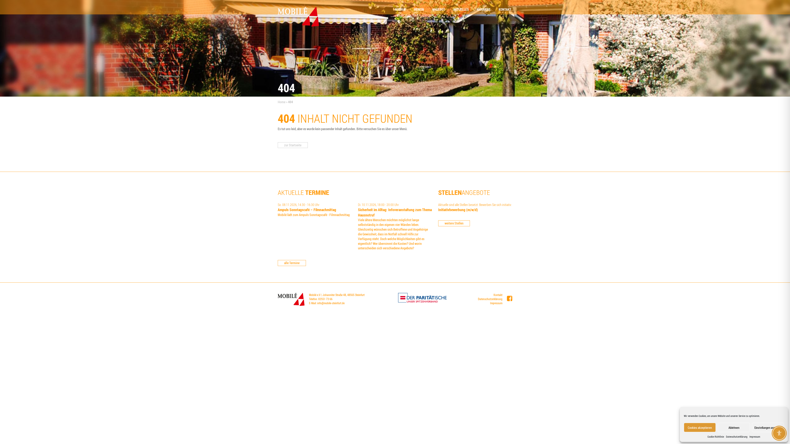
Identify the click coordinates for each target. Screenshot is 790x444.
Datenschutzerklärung (736, 436)
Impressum (754, 436)
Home (281, 102)
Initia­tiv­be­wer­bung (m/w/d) (458, 209)
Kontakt (498, 295)
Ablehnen (733, 428)
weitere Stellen (454, 223)
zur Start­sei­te (292, 145)
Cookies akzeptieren (700, 428)
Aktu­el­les (461, 9)
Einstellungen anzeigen (767, 428)
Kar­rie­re (483, 9)
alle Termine (292, 263)
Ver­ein (419, 9)
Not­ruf (400, 9)
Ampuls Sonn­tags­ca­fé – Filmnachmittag (307, 209)
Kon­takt (505, 9)
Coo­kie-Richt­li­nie (716, 436)
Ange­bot (438, 9)
